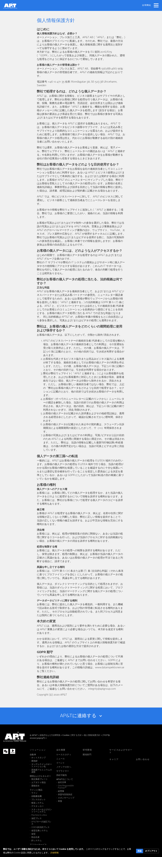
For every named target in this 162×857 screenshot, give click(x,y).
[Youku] (12, 751)
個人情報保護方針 (92, 735)
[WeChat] (5, 751)
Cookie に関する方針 (72, 735)
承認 (139, 851)
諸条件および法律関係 (50, 735)
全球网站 (146, 5)
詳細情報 (54, 853)
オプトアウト (151, 851)
